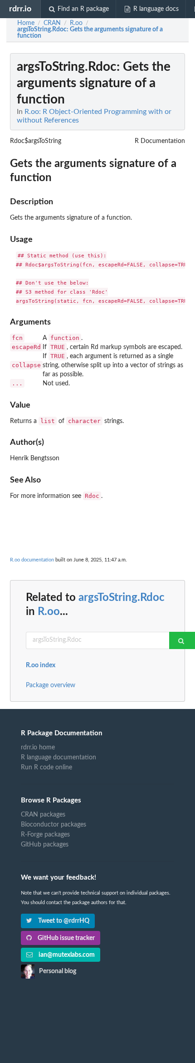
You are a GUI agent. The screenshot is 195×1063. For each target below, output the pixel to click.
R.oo (49, 611)
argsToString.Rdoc (121, 597)
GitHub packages (44, 845)
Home (25, 23)
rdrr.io (20, 9)
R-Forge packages (45, 835)
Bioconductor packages (53, 825)
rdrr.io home (38, 747)
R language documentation (58, 757)
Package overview (50, 685)
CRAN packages (43, 815)
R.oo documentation (32, 559)
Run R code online (46, 767)
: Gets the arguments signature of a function (90, 32)
